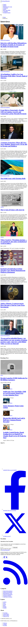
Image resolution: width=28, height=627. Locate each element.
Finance (4, 5)
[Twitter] (6, 557)
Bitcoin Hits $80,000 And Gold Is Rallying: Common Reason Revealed (14, 420)
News (2, 375)
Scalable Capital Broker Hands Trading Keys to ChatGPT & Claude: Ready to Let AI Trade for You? (14, 435)
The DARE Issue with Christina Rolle (13, 178)
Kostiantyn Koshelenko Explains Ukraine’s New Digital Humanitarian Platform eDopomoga (13, 270)
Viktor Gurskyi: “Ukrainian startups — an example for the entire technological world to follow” (14, 241)
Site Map (5, 625)
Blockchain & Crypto (7, 6)
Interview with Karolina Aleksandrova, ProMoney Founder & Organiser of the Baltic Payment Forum (14, 44)
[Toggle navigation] (1, 2)
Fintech (4, 4)
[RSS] (15, 586)
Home (4, 17)
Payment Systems (6, 12)
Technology (5, 8)
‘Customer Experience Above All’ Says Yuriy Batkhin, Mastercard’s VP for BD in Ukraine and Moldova (14, 144)
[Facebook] (4, 557)
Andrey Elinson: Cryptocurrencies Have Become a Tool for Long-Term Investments (13, 305)
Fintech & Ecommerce (5, 40)
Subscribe (15, 547)
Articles (2, 207)
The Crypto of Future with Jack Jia (12, 210)
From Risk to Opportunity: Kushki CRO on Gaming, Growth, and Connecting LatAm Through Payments (13, 111)
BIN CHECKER (6, 10)
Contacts (5, 624)
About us (5, 623)
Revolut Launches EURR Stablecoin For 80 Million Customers (14, 379)
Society (4, 9)
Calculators (5, 11)
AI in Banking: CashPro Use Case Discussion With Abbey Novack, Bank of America (14, 76)
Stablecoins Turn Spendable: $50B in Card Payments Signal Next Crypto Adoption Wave (14, 393)
